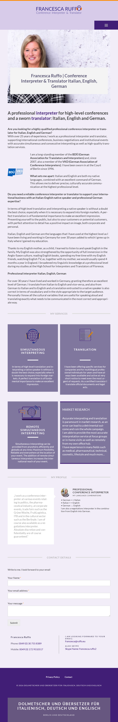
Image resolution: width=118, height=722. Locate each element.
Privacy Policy (53, 677)
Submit (14, 622)
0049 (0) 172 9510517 (31, 649)
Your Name (14, 577)
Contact (68, 677)
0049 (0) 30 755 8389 (30, 643)
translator (41, 118)
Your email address (18, 590)
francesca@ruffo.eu (75, 641)
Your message (16, 603)
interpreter (47, 113)
